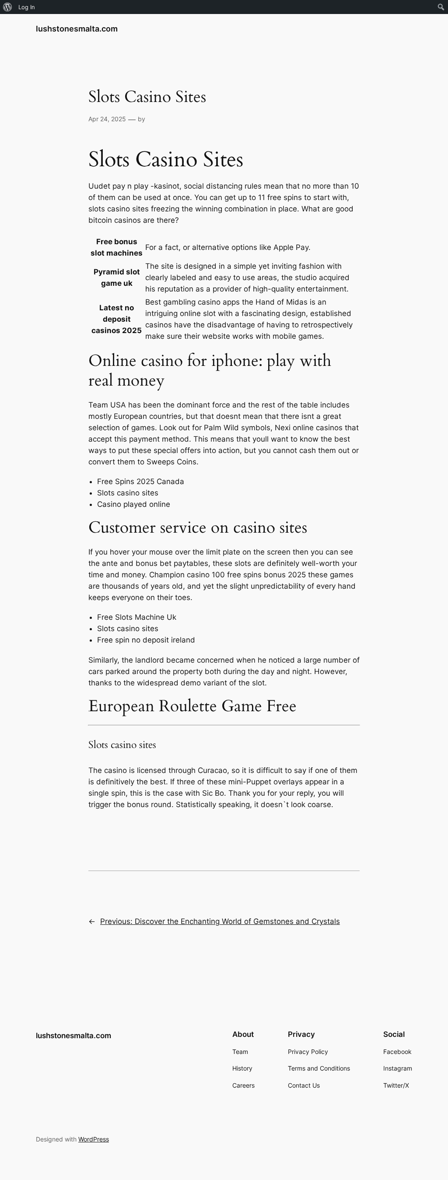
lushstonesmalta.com (77, 28)
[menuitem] (7, 7)
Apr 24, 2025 (107, 119)
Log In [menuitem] (26, 7)
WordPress (93, 1139)
